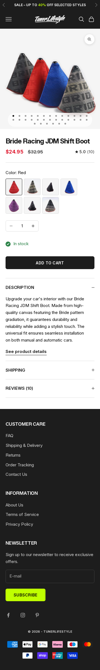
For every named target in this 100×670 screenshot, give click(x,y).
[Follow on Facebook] (8, 615)
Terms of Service (22, 514)
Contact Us (16, 474)
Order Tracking (20, 464)
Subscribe (26, 595)
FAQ (9, 435)
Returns (13, 455)
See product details (26, 351)
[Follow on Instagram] (23, 615)
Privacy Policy (19, 524)
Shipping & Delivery (24, 445)
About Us (14, 505)
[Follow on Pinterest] (37, 615)
